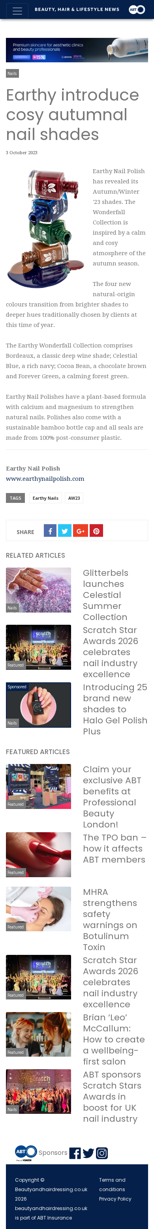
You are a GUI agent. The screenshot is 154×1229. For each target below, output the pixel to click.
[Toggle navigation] (17, 11)
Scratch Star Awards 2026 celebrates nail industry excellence (110, 652)
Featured (16, 665)
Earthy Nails (45, 498)
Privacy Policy (115, 1198)
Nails (12, 73)
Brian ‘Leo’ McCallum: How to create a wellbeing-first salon (114, 1039)
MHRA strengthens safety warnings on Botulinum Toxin (110, 919)
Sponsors (53, 1152)
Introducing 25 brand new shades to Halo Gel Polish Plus (115, 709)
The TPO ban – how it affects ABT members (115, 848)
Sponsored (17, 686)
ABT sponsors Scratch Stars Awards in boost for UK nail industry (112, 1096)
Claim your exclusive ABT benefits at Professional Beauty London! (112, 797)
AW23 (74, 498)
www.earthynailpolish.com (45, 478)
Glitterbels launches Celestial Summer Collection (105, 595)
